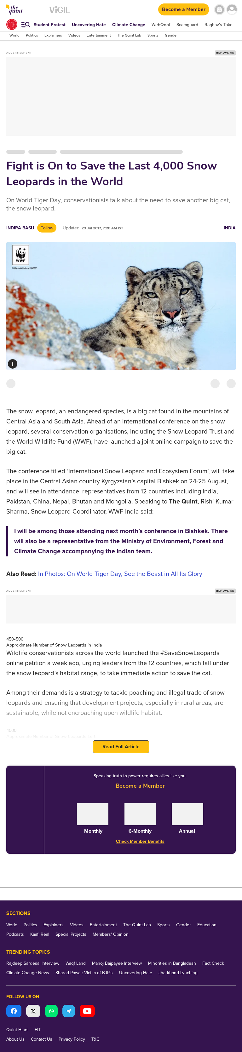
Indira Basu (20, 228)
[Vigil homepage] (59, 13)
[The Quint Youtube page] (87, 1012)
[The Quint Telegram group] (68, 1012)
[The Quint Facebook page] (13, 1012)
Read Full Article (121, 747)
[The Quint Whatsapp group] (51, 1012)
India (230, 228)
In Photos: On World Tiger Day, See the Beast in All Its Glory (120, 574)
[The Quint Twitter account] (33, 1012)
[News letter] (219, 9)
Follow (46, 227)
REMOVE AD (225, 53)
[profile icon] (231, 9)
